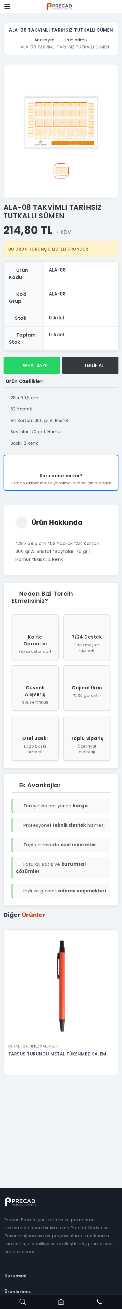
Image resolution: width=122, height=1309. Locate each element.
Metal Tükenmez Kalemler (33, 1046)
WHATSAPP (35, 365)
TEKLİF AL (93, 365)
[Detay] (61, 1036)
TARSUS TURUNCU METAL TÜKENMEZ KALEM (57, 1054)
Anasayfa (44, 40)
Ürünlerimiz (76, 40)
